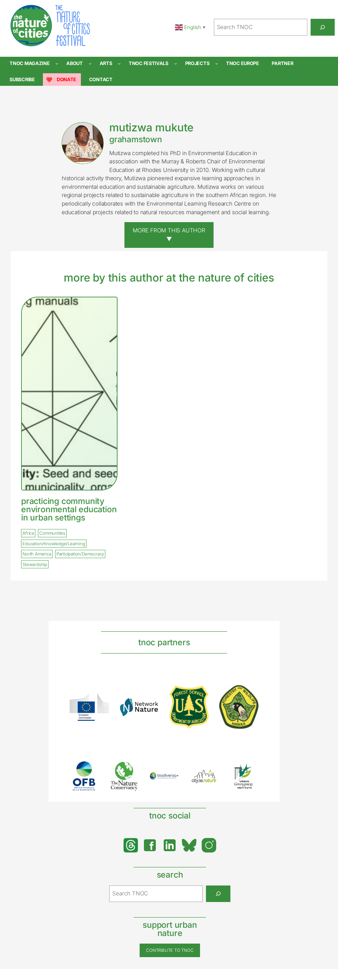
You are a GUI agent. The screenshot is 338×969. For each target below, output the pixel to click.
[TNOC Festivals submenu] (175, 63)
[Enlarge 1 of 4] (100, 702)
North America (36, 554)
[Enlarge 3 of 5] (170, 780)
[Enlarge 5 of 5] (250, 770)
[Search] (323, 27)
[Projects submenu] (216, 63)
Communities (52, 533)
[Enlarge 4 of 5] (210, 776)
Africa (28, 533)
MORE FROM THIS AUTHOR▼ (169, 234)
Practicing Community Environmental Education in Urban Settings (69, 509)
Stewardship (34, 564)
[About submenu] (90, 63)
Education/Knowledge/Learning (53, 543)
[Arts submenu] (119, 63)
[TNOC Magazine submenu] (56, 63)
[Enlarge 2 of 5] (130, 769)
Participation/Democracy (80, 554)
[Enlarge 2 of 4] (150, 706)
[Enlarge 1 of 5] (90, 769)
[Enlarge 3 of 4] (200, 694)
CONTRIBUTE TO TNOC (169, 950)
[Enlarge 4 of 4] (250, 693)
